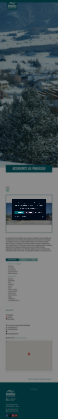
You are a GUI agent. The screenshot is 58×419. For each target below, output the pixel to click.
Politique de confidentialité (20, 216)
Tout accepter (19, 212)
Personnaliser (39, 212)
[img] (43, 216)
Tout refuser (29, 212)
